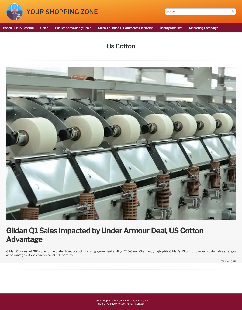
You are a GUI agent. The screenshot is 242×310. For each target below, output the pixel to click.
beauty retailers (171, 28)
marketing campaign (203, 28)
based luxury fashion (18, 28)
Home (101, 303)
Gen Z (44, 28)
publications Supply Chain (73, 28)
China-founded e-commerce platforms (125, 28)
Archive (111, 303)
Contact (139, 303)
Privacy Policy (125, 303)
